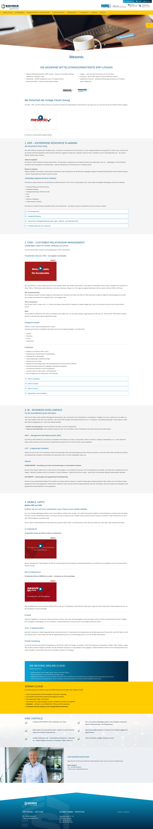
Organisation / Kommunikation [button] (37, 393)
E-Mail (139, 1)
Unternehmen (19, 12)
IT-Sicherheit (83, 12)
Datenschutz (126, 812)
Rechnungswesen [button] (33, 211)
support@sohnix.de (32, 818)
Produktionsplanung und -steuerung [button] (39, 226)
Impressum (120, 812)
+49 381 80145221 (75, 767)
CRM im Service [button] (33, 388)
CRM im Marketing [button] (33, 379)
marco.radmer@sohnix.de (80, 769)
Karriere (94, 12)
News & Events (8, 12)
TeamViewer (148, 1)
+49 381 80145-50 (129, 1)
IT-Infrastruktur (58, 12)
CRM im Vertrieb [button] (33, 384)
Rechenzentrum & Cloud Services (38, 12)
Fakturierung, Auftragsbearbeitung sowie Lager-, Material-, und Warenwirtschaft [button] (53, 221)
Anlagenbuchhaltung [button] (34, 216)
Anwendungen (71, 12)
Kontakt (103, 12)
